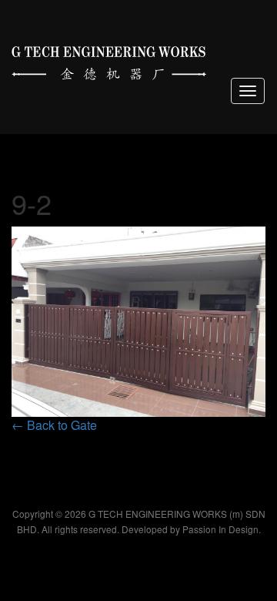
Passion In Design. (221, 529)
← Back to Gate (54, 425)
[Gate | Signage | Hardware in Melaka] (109, 60)
